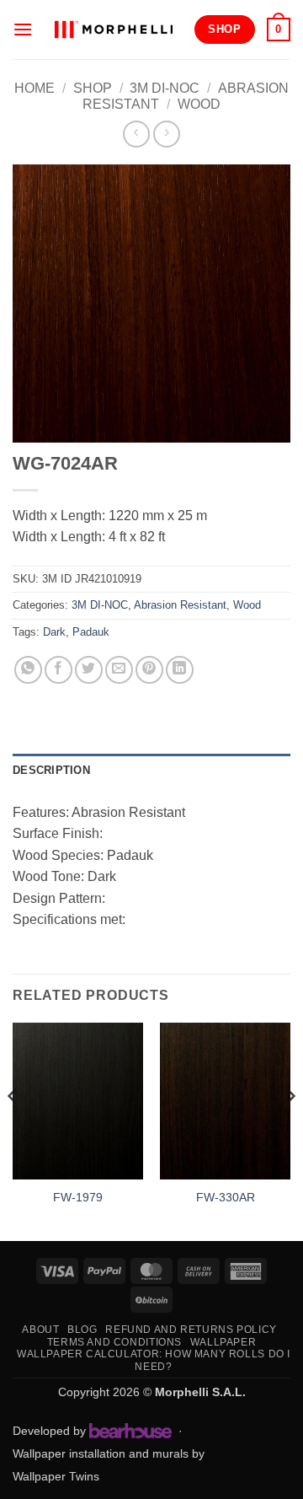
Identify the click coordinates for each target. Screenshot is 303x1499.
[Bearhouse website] (130, 1430)
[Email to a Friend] (119, 670)
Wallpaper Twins (56, 1476)
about (40, 1329)
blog (82, 1329)
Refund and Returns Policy (190, 1329)
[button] (23, 29)
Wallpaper (223, 1342)
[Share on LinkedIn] (180, 670)
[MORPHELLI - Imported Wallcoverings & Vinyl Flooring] (113, 29)
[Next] (289, 1130)
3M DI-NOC (164, 88)
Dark (54, 632)
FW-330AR (225, 1197)
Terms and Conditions (114, 1342)
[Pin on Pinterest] (149, 670)
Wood (199, 104)
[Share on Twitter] (89, 670)
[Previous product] (166, 134)
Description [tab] (51, 770)
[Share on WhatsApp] (28, 670)
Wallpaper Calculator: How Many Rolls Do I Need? (153, 1360)
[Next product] (136, 134)
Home (34, 88)
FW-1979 (78, 1197)
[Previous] (13, 1130)
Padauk (90, 632)
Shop (92, 88)
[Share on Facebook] (58, 670)
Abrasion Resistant (180, 605)
